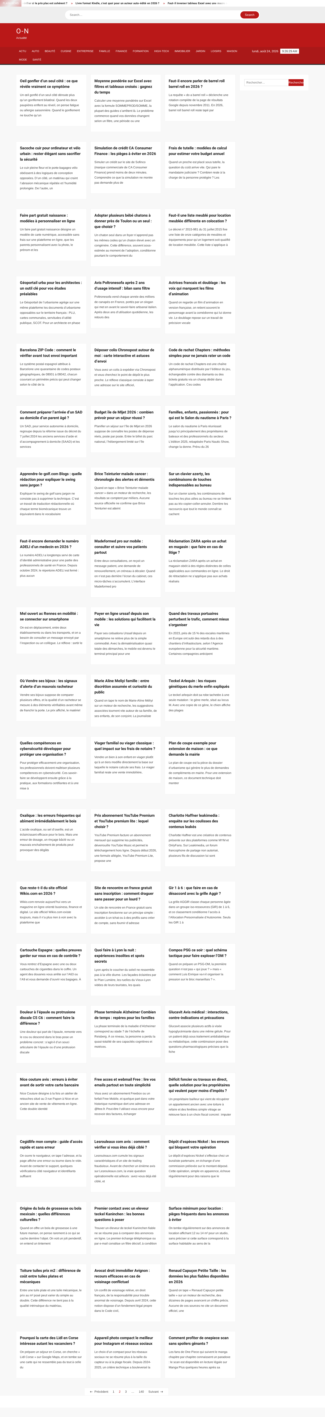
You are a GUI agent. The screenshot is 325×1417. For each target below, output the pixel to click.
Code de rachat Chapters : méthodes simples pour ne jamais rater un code (199, 352)
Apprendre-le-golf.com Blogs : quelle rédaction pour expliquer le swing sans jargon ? (51, 479)
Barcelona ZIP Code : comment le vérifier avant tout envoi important (48, 352)
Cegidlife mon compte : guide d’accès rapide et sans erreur (51, 1144)
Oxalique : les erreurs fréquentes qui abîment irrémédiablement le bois (50, 818)
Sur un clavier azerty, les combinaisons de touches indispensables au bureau (190, 479)
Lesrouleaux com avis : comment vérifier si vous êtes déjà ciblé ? (122, 1144)
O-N (22, 31)
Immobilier (182, 51)
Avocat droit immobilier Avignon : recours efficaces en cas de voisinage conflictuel (122, 1276)
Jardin (200, 51)
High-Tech (161, 51)
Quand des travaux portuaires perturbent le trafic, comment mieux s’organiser (199, 619)
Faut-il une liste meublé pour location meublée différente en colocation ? (200, 218)
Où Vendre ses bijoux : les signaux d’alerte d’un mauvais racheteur (48, 683)
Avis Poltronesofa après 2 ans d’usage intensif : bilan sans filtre (122, 285)
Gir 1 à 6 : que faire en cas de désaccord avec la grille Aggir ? (195, 890)
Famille (104, 51)
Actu (22, 51)
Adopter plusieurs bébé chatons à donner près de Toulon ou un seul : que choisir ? (123, 221)
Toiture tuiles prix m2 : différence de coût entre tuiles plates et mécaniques (50, 1276)
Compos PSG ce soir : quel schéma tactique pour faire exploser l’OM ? (198, 952)
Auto (35, 51)
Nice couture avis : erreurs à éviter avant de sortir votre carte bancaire (49, 1082)
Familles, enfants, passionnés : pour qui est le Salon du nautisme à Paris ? (200, 415)
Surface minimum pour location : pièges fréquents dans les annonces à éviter (199, 1214)
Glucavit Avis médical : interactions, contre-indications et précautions (199, 1015)
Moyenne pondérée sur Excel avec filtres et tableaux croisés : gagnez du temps (123, 86)
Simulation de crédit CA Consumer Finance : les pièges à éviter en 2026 (125, 150)
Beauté (50, 51)
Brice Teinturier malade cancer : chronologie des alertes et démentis (124, 476)
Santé (37, 59)
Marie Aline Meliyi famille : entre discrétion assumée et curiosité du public (123, 686)
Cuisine (66, 51)
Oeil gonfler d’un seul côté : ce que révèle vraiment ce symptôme (49, 83)
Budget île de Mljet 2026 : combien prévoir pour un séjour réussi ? (123, 415)
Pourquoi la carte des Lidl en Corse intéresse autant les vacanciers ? (49, 1340)
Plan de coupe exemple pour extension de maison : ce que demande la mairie (193, 748)
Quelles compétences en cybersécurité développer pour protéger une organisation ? (45, 748)
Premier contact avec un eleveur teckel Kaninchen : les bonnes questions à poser (121, 1214)
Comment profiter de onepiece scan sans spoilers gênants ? (199, 1340)
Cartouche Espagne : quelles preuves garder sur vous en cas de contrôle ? (51, 952)
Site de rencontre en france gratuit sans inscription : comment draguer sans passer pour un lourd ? (123, 893)
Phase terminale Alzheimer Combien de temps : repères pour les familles (125, 1015)
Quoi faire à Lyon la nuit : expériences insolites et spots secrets (119, 955)
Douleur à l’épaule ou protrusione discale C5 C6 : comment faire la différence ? (47, 1017)
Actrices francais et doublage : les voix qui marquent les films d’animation (197, 288)
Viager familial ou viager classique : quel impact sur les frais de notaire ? (124, 745)
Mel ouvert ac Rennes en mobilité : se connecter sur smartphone (49, 616)
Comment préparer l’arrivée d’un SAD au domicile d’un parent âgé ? (51, 415)
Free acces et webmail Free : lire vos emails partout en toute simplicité (125, 1082)
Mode (23, 59)
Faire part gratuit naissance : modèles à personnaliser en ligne (47, 218)
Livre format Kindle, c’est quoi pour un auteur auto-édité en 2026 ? (82, 3)
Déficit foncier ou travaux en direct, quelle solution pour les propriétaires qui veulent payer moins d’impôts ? (199, 1085)
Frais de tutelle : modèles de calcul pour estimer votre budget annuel (198, 150)
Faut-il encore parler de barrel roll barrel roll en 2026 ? (197, 83)
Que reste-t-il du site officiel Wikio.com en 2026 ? (43, 890)
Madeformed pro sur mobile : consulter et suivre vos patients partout (120, 546)
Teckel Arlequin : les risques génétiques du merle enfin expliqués (199, 683)
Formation (141, 51)
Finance (121, 51)
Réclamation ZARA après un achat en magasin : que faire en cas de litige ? (197, 546)
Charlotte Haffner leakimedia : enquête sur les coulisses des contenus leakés (194, 821)
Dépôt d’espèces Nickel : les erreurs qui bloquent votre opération (199, 1144)
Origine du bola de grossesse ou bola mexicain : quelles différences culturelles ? (50, 1214)
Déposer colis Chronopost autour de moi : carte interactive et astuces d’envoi (124, 355)
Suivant (153, 1391)
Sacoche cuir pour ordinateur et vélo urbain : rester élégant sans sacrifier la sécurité (50, 153)
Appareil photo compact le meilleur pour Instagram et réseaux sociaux (123, 1340)
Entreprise (85, 51)
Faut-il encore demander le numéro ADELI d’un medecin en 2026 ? (49, 544)
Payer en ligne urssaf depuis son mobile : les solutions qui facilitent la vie (125, 619)
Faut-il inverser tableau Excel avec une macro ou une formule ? (171, 3)
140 (141, 1391)
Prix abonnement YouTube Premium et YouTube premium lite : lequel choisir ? (124, 821)
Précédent (101, 1391)
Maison (232, 51)
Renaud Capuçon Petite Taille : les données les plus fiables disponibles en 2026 (199, 1276)
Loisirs (216, 51)
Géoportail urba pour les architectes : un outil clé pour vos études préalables (51, 288)
